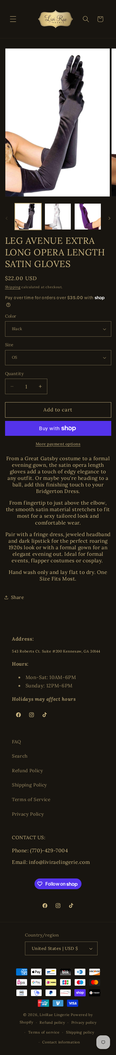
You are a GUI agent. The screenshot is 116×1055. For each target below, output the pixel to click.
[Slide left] (6, 218)
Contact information (61, 1042)
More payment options (58, 444)
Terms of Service (31, 799)
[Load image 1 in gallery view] (28, 216)
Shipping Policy (29, 785)
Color (10, 316)
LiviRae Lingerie (55, 1014)
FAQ (16, 742)
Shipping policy (80, 1032)
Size (9, 344)
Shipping (13, 287)
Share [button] (17, 597)
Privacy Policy (28, 814)
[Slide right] (109, 218)
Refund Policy (27, 770)
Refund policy (52, 1022)
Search (20, 756)
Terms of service (43, 1032)
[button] (13, 19)
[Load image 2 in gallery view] (58, 216)
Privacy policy (84, 1022)
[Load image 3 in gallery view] (87, 216)
